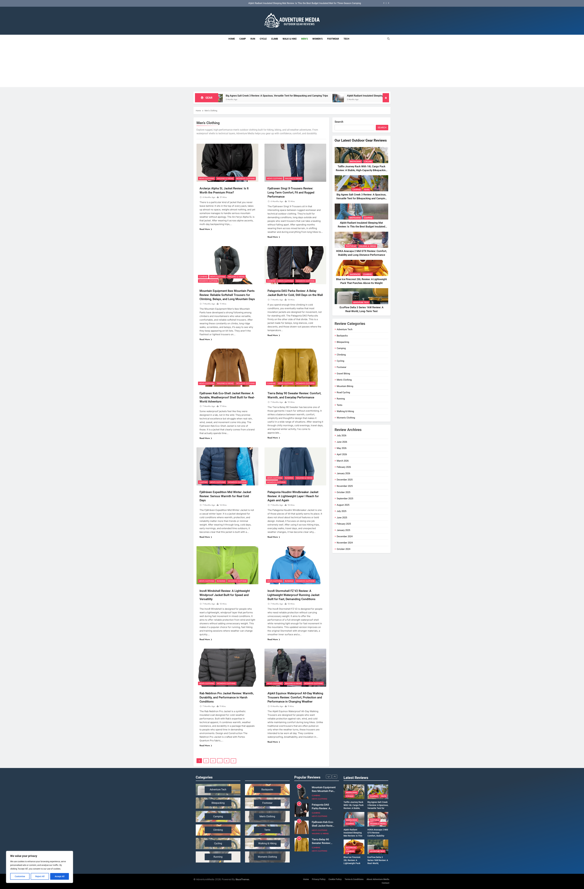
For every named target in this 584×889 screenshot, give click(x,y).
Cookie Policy (335, 879)
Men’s (304, 38)
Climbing (203, 276)
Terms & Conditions (354, 879)
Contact (385, 883)
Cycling (368, 161)
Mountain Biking (345, 386)
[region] (39, 867)
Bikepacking (355, 161)
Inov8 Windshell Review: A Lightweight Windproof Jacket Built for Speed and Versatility (225, 595)
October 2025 (343, 492)
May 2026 (341, 448)
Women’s (317, 38)
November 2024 (345, 542)
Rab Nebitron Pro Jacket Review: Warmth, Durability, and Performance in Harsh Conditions (227, 697)
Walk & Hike (290, 38)
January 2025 (343, 530)
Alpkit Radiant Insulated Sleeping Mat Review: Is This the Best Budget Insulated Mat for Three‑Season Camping (300, 95)
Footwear (333, 38)
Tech (348, 37)
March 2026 (343, 460)
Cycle (263, 38)
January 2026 (343, 473)
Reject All (40, 876)
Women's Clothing (245, 178)
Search (339, 121)
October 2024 (343, 549)
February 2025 (344, 523)
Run (252, 38)
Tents (366, 189)
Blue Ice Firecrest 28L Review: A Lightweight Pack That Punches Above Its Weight (353, 863)
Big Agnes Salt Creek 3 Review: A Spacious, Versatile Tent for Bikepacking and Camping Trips (361, 198)
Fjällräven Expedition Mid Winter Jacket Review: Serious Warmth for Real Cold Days (225, 496)
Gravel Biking (343, 373)
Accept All (59, 876)
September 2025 (345, 498)
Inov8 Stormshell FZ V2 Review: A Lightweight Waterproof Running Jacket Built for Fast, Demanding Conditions (293, 595)
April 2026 (342, 454)
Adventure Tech (361, 302)
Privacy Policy (318, 879)
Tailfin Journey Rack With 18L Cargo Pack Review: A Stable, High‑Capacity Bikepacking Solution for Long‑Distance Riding (299, 3)
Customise (20, 876)
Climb (274, 38)
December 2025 (345, 479)
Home (231, 38)
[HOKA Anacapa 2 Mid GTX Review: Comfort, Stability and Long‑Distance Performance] (371, 99)
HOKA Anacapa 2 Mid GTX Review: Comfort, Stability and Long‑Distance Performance (377, 835)
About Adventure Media (378, 879)
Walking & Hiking (225, 178)
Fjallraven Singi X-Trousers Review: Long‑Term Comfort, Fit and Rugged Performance (291, 192)
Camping (203, 482)
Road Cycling (343, 392)
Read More (205, 229)
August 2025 (343, 505)
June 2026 (342, 442)
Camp (242, 38)
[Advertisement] (292, 65)
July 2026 (341, 435)
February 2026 (344, 467)
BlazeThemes (242, 879)
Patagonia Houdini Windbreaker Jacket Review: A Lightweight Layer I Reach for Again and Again (293, 496)
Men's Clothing (206, 178)
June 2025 (342, 517)
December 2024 (345, 536)
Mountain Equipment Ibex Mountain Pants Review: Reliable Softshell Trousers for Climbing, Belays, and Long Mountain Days (227, 295)
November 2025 (345, 486)
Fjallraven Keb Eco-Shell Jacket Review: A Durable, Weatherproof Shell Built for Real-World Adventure (227, 397)
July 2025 (341, 511)
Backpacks (355, 274)
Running (289, 478)
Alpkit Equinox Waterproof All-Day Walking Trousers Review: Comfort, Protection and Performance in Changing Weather (295, 697)
